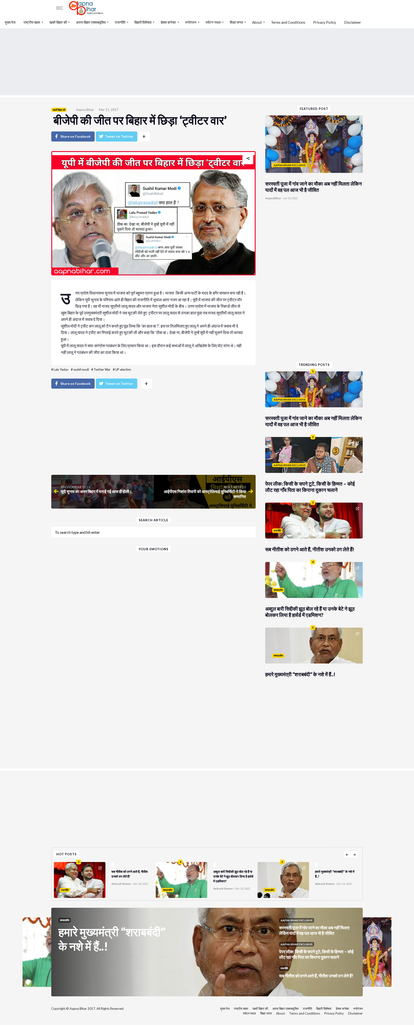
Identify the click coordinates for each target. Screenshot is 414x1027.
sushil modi (81, 369)
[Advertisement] (207, 61)
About (257, 22)
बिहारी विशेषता (142, 22)
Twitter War (102, 369)
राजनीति (120, 22)
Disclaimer (352, 22)
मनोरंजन (190, 22)
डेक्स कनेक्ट (168, 22)
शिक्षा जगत (236, 22)
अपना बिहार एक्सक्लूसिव (91, 22)
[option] (105, 879)
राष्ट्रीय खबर (31, 22)
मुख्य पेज (10, 22)
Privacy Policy (324, 22)
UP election (123, 369)
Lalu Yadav (61, 369)
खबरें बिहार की (58, 22)
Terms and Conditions (288, 22)
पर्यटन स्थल (213, 22)
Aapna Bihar (85, 110)
